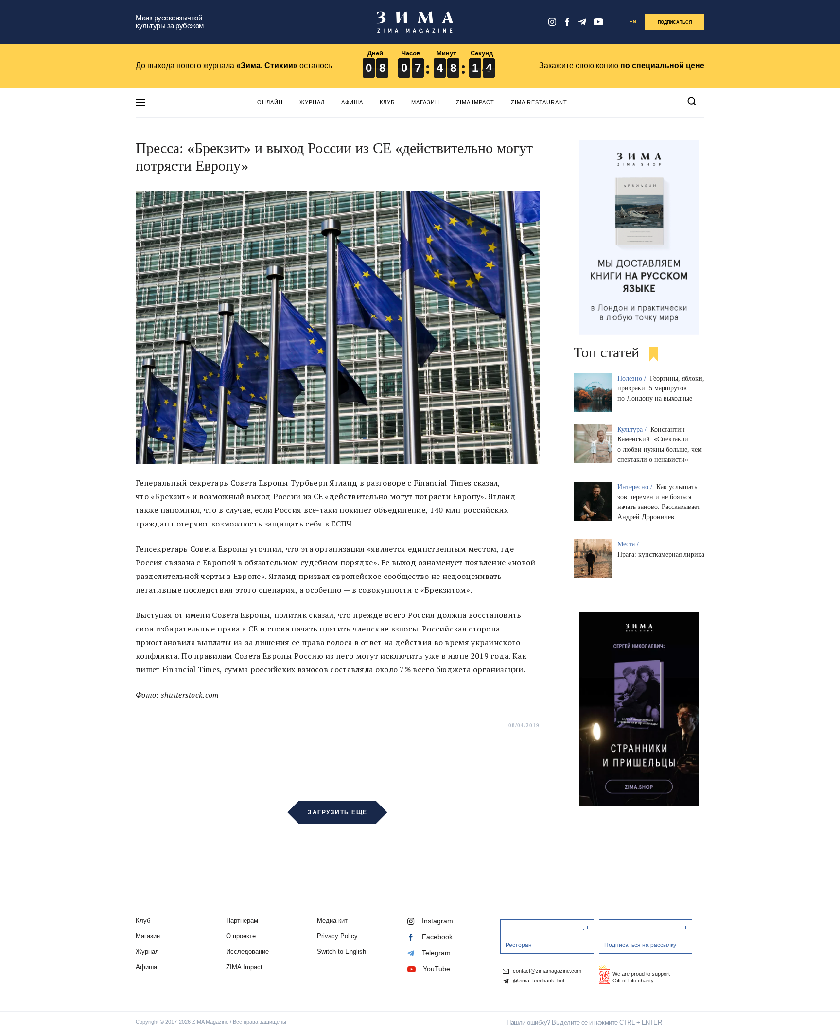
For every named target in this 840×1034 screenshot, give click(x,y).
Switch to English (341, 951)
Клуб (387, 102)
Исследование (247, 951)
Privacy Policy (337, 936)
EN (633, 21)
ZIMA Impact (475, 102)
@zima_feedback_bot (537, 980)
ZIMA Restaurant (539, 102)
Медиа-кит (332, 920)
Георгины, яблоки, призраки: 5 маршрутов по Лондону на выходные (660, 389)
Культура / (632, 429)
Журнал (312, 102)
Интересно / (635, 487)
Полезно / (632, 378)
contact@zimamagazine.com (546, 971)
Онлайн (270, 102)
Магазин (425, 102)
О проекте (241, 936)
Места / (629, 544)
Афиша (352, 102)
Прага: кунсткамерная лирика (660, 554)
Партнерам (242, 920)
